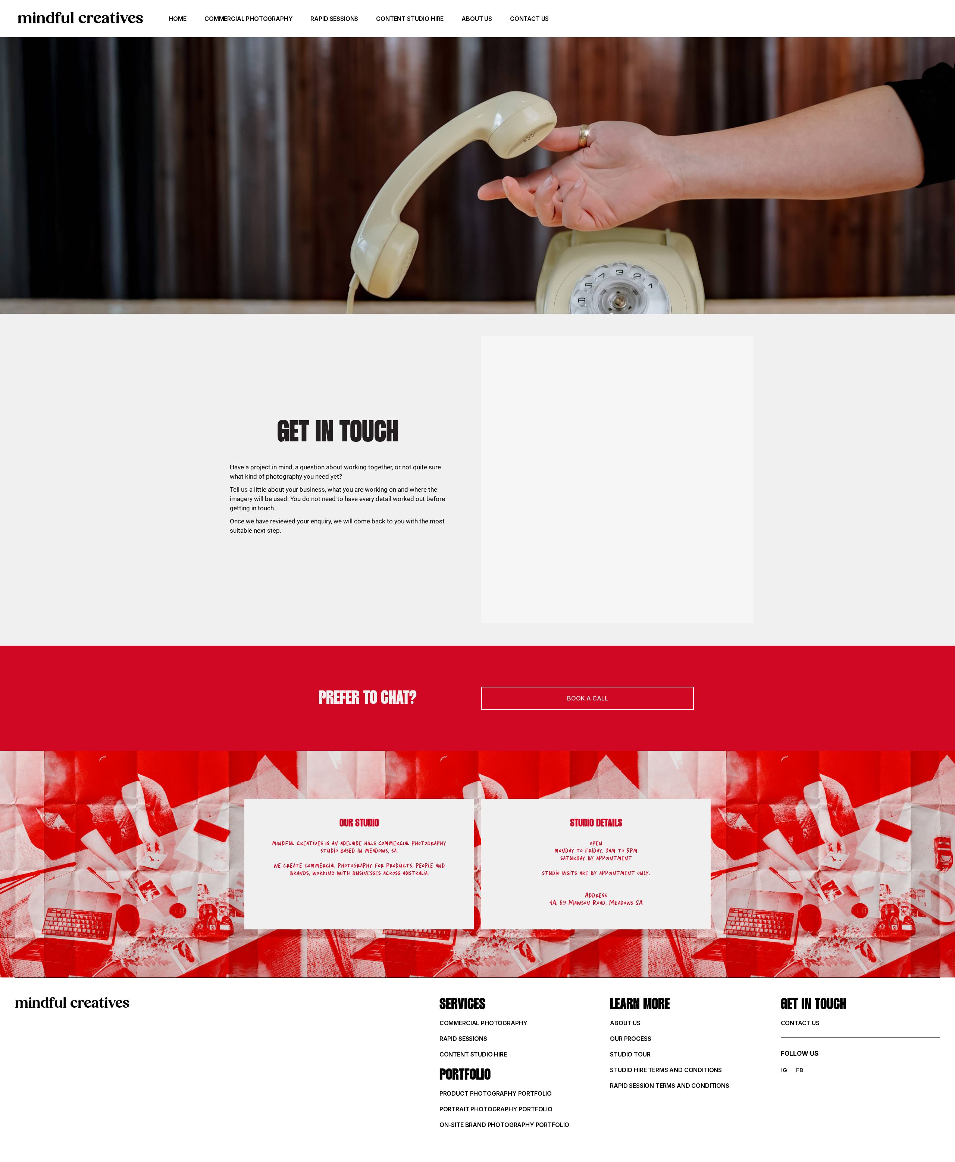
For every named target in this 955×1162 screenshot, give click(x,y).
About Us (625, 1023)
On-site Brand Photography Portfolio (504, 1124)
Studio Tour (630, 1054)
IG (784, 1070)
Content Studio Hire (473, 1054)
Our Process (630, 1038)
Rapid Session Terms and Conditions (669, 1085)
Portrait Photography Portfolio (495, 1109)
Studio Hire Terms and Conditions (666, 1070)
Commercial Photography (483, 1023)
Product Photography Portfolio (495, 1093)
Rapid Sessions (463, 1038)
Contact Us (800, 1023)
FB (799, 1070)
